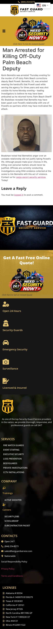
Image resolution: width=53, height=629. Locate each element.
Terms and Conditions (12, 576)
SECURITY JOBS (12, 516)
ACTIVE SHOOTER (13, 500)
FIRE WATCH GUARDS (13, 445)
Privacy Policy (7, 568)
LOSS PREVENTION (12, 458)
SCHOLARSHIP (12, 521)
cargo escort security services (31, 177)
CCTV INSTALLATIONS (13, 472)
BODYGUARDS (10, 463)
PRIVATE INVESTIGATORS (15, 467)
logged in (18, 195)
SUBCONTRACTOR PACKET (17, 525)
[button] (3, 31)
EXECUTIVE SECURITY (13, 454)
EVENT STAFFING (11, 449)
